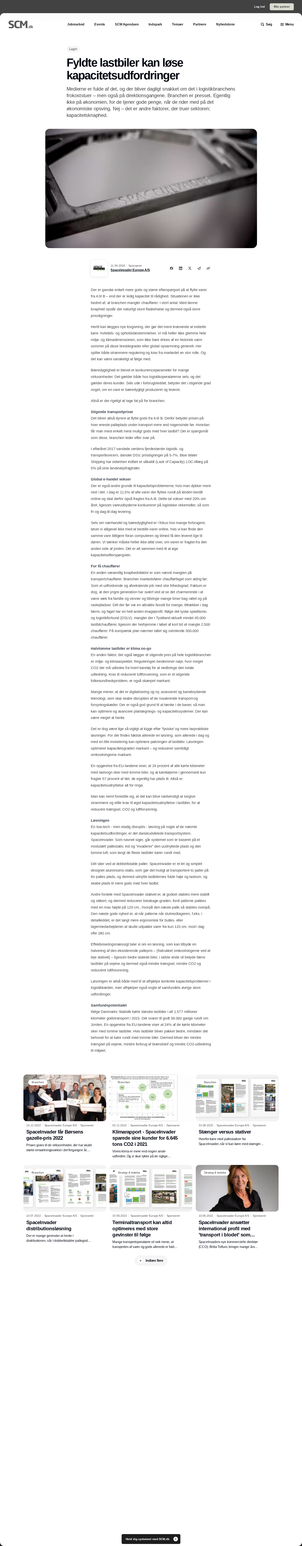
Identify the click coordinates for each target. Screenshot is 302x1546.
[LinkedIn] (180, 268)
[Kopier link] (208, 268)
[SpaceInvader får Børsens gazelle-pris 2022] (64, 1114)
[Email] (199, 268)
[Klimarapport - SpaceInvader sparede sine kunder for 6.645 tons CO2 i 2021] (151, 1117)
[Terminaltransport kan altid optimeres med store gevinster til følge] (151, 1207)
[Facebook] (171, 268)
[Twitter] (189, 268)
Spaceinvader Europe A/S (130, 270)
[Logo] (20, 24)
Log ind (259, 6)
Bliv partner (282, 6)
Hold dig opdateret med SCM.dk (148, 1539)
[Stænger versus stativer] (237, 1110)
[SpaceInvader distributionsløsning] (64, 1204)
